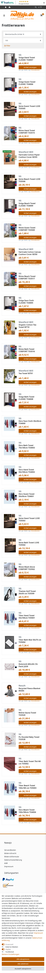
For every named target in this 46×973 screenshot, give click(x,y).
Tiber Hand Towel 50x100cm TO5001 (27, 616)
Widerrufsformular (11, 856)
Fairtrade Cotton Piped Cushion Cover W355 (29, 156)
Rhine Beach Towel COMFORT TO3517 (27, 277)
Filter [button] (8, 45)
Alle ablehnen (23, 964)
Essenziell (9, 944)
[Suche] (36, 7)
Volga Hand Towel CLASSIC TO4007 (27, 58)
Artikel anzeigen (30, 67)
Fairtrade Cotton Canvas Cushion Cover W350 (30, 253)
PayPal (8, 949)
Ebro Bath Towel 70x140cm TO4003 (27, 446)
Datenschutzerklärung (13, 860)
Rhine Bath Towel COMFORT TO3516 (27, 350)
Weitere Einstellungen (10, 954)
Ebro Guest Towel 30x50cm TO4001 (26, 495)
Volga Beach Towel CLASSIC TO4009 (27, 204)
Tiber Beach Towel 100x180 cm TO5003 (27, 786)
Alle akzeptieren (23, 959)
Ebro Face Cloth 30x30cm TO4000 (30, 422)
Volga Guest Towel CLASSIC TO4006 (27, 83)
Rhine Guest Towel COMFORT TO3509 (27, 229)
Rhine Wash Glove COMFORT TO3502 (27, 568)
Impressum (8, 866)
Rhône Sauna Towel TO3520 (27, 714)
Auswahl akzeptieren (23, 968)
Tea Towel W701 (26, 373)
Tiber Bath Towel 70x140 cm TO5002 (30, 762)
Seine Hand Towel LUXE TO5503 (29, 519)
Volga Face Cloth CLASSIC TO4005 (26, 301)
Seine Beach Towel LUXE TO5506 (29, 180)
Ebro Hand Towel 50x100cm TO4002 (27, 471)
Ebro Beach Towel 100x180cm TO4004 (27, 811)
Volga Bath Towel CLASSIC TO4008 (26, 398)
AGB (6, 863)
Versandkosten (35, 70)
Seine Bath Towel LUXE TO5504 (29, 544)
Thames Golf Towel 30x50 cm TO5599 (27, 592)
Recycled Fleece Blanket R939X (29, 689)
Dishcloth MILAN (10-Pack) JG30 (28, 665)
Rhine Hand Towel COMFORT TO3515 (27, 131)
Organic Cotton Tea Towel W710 (27, 326)
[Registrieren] (10, 7)
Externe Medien (12, 947)
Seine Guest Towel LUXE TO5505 (29, 107)
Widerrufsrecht (10, 853)
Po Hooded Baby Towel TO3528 (29, 738)
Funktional (10, 952)
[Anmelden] (6, 7)
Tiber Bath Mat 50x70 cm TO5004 (30, 641)
